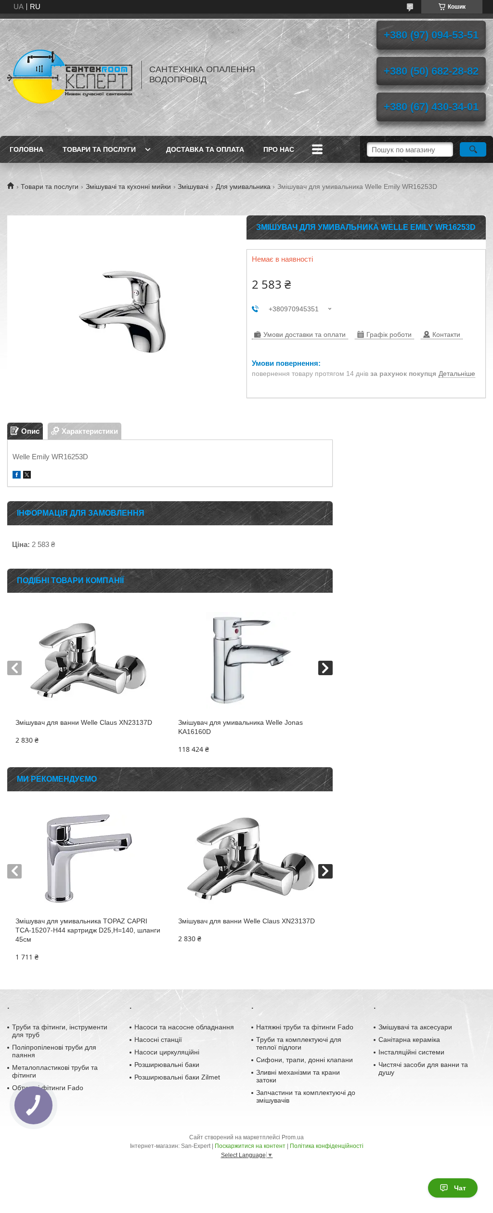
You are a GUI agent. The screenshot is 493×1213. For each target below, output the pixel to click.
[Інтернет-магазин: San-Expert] (69, 74)
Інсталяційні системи (411, 1052)
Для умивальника (243, 186)
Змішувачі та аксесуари (415, 1027)
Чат (460, 1188)
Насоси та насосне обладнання (184, 1027)
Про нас (278, 149)
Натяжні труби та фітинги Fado (304, 1027)
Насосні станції (158, 1039)
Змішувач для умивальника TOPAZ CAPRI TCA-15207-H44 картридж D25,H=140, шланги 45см (87, 930)
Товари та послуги (99, 149)
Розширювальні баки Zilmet (177, 1077)
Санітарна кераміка (409, 1039)
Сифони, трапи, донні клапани (304, 1060)
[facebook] (17, 476)
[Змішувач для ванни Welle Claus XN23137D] (89, 660)
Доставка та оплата (205, 149)
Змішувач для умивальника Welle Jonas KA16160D (240, 727)
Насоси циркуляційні (166, 1052)
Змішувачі (193, 186)
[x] (27, 476)
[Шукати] (473, 149)
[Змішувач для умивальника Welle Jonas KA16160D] (251, 660)
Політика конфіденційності (326, 1146)
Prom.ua (293, 1137)
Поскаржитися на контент (250, 1146)
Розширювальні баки (166, 1064)
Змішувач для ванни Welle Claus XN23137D (83, 722)
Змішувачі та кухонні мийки (128, 186)
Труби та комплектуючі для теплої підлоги (298, 1043)
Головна (26, 149)
